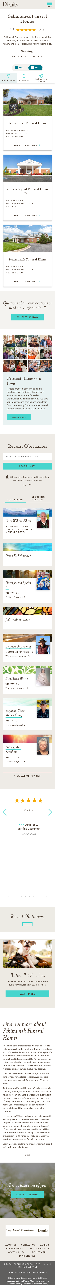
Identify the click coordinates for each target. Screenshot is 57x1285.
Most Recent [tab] (15, 499)
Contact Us (28, 1245)
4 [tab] (21, 896)
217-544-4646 (39, 984)
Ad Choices (28, 1256)
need (12, 1076)
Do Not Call (39, 1252)
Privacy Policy (15, 1248)
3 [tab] (17, 896)
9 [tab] (42, 896)
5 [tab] (25, 896)
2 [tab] (13, 896)
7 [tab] (33, 896)
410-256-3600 (14, 272)
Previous (5, 817)
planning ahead (27, 1143)
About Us (10, 1245)
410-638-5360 (14, 136)
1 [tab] (8, 896)
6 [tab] (29, 896)
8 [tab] (38, 896)
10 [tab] (46, 896)
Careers (45, 1245)
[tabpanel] (28, 821)
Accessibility (16, 1252)
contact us (43, 1143)
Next (49, 817)
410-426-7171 (14, 206)
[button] (48, 4)
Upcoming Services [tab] (38, 498)
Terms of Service (38, 1248)
